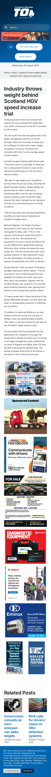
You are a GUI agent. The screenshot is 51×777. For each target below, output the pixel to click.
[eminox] (25, 604)
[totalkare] (25, 530)
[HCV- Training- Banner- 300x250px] (25, 567)
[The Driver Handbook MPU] (25, 437)
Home (6, 72)
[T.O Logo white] (24, 3)
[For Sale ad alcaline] (25, 476)
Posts (14, 72)
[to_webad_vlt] (36, 642)
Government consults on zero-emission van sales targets (13, 726)
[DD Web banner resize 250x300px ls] (25, 362)
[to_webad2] (14, 642)
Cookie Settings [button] (12, 771)
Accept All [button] (27, 771)
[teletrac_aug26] (25, 33)
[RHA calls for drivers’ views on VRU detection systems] (38, 699)
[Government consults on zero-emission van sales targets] (13, 699)
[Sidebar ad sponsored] (25, 399)
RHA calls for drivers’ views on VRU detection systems (37, 726)
